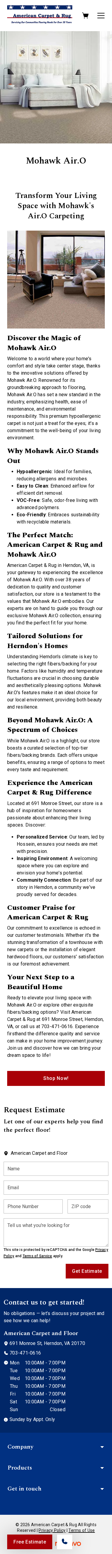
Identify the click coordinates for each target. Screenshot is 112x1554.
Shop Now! (56, 1078)
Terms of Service (37, 1256)
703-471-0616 (25, 1353)
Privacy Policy (52, 1530)
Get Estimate (87, 1271)
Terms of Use (81, 1530)
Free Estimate (29, 1542)
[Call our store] (64, 1542)
